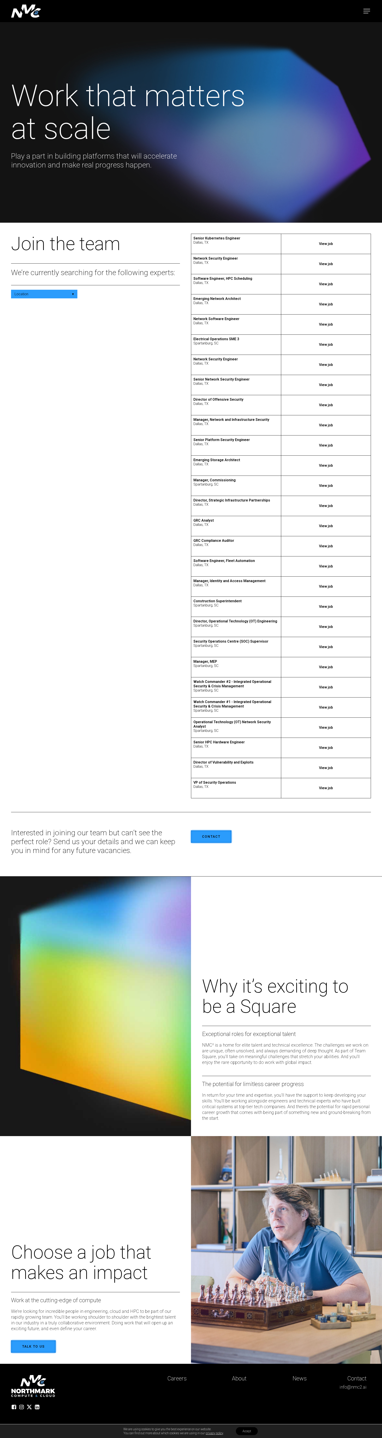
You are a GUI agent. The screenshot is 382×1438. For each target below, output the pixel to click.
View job (326, 244)
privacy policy (214, 1433)
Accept (247, 1431)
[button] (367, 11)
